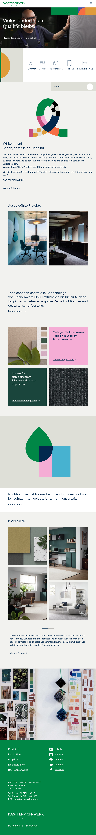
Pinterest (59, 760)
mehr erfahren (15, 504)
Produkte (13, 749)
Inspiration (14, 754)
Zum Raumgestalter (63, 360)
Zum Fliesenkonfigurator (24, 401)
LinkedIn (58, 749)
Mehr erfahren (10, 188)
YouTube (59, 765)
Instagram (59, 754)
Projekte (13, 760)
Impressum (32, 826)
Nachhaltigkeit (16, 765)
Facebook (59, 770)
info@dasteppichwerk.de (26, 799)
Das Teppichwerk (18, 770)
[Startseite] (12, 4)
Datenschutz (15, 826)
